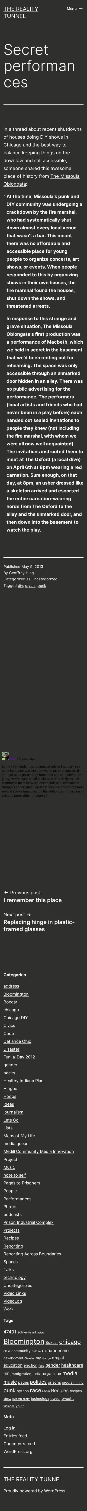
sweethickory (21, 1398)
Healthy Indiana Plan (23, 1080)
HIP (6, 1374)
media (69, 1373)
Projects (11, 1230)
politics (38, 1382)
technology (14, 1277)
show (7, 1398)
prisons (54, 1382)
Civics (9, 1025)
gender (10, 1064)
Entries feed (15, 1435)
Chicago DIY (15, 1017)
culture (36, 1351)
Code (8, 1033)
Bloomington (16, 994)
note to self (14, 1175)
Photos (10, 1206)
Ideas (8, 1104)
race (35, 1390)
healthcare (72, 1365)
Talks (8, 1269)
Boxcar (10, 1002)
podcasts (12, 1214)
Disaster (11, 1049)
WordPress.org (17, 1451)
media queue (15, 1143)
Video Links (14, 1293)
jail (49, 1374)
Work (8, 1308)
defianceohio (55, 1350)
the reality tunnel (32, 1479)
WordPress (54, 1490)
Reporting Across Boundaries (32, 1253)
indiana (39, 1373)
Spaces (10, 1261)
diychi (30, 585)
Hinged (10, 1088)
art (34, 1332)
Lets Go (11, 1120)
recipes (76, 1391)
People (10, 1190)
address (11, 986)
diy (20, 585)
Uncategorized (45, 579)
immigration (21, 1374)
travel (55, 1398)
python (23, 1391)
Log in (9, 1428)
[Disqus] (43, 670)
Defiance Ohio (17, 1041)
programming (73, 1382)
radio (46, 1391)
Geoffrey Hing (21, 572)
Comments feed (19, 1443)
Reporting (13, 1246)
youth (20, 1406)
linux (56, 1373)
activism (24, 1332)
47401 (9, 1332)
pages (23, 1382)
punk (42, 585)
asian (40, 1332)
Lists (8, 1127)
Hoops (9, 1096)
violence (9, 1406)
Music (9, 1167)
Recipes (11, 1238)
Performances (17, 1198)
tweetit (67, 1398)
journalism (13, 1112)
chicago (11, 1009)
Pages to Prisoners (21, 1183)
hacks (9, 1072)
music (10, 1382)
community (21, 1351)
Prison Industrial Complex (28, 1222)
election (30, 1365)
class (6, 1351)
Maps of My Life (19, 1135)
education (13, 1365)
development (13, 1358)
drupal (58, 1357)
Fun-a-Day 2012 (19, 1057)
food (41, 1365)
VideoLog (12, 1301)
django (46, 1358)
